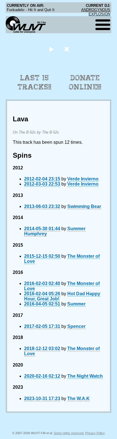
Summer (76, 303)
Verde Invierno (83, 178)
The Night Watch (85, 376)
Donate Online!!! (85, 82)
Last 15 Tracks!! (34, 82)
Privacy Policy (95, 433)
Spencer (76, 326)
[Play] (51, 49)
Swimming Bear (84, 206)
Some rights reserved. (69, 433)
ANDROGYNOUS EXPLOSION (95, 12)
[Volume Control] (67, 49)
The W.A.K (78, 398)
